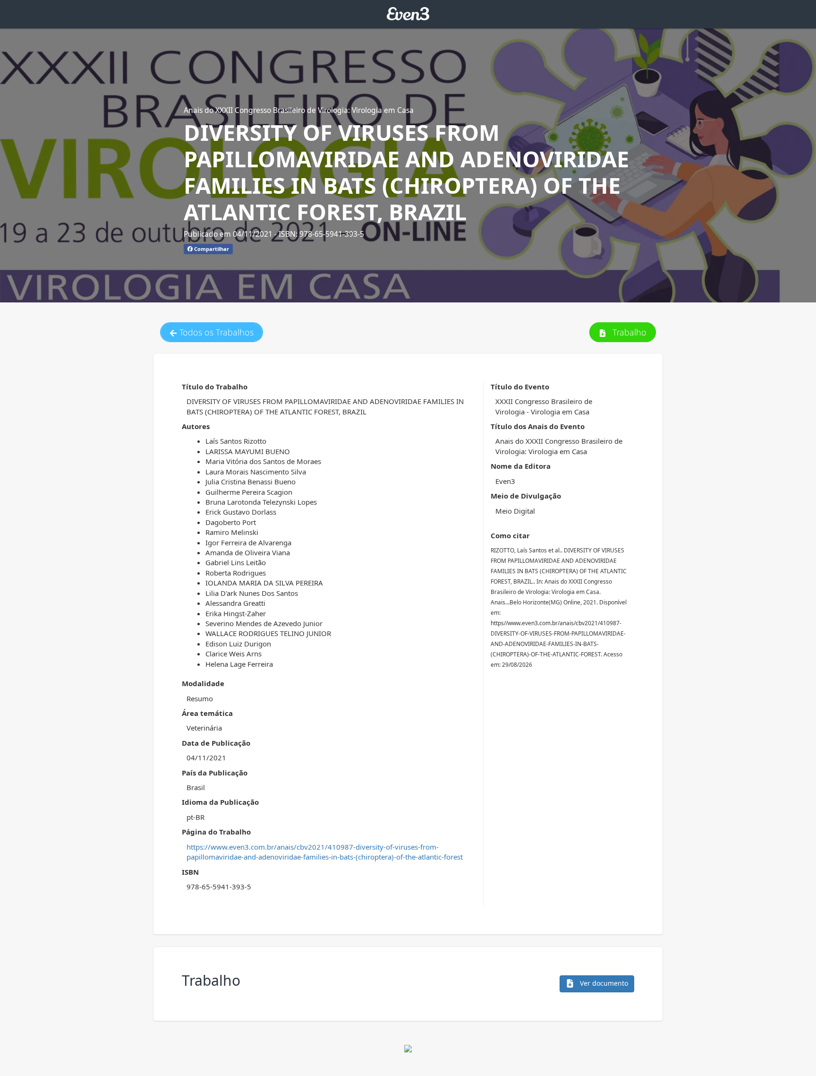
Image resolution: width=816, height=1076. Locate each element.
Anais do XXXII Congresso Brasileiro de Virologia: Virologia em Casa (299, 110)
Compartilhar (211, 248)
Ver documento (603, 983)
